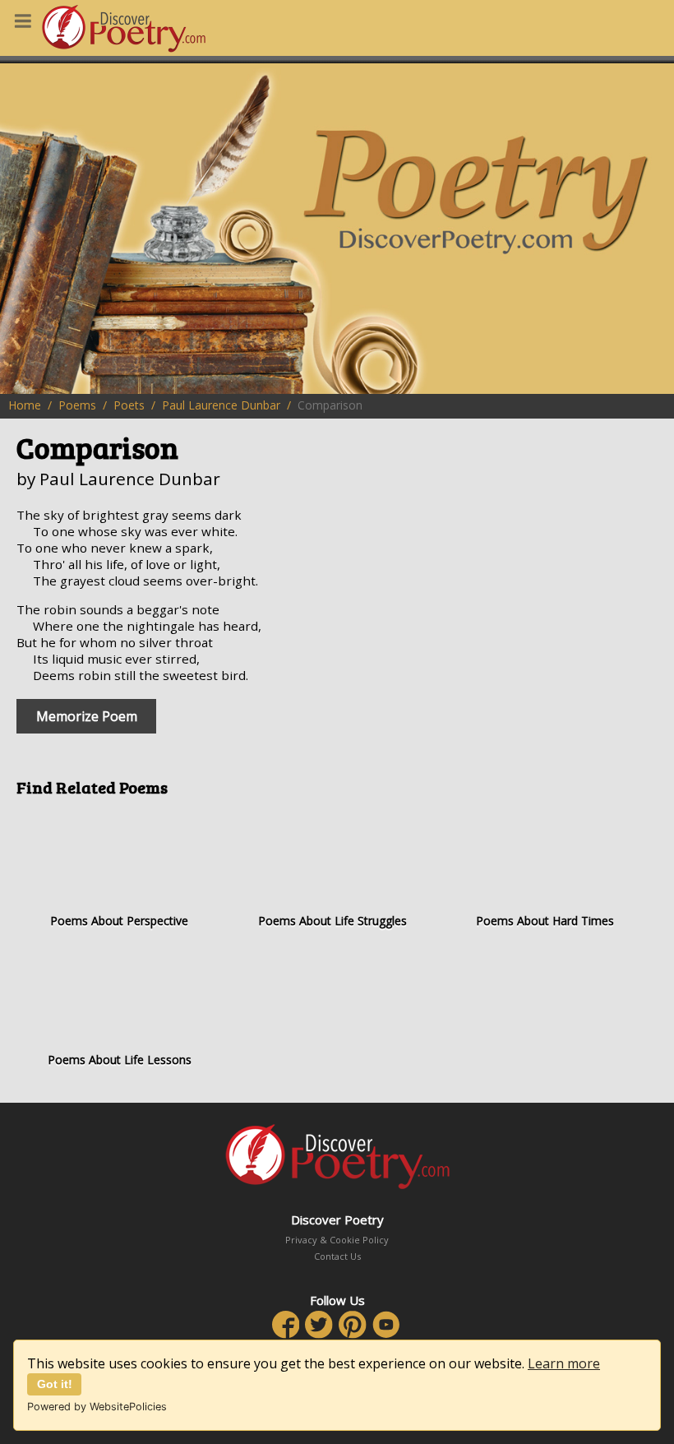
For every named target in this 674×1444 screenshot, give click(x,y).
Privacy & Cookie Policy (337, 1239)
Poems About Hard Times (545, 920)
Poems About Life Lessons (120, 1059)
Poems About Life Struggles (332, 920)
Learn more (564, 1363)
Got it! (54, 1384)
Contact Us (337, 1256)
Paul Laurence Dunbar (221, 405)
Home (24, 405)
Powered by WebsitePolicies (97, 1406)
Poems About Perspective (119, 920)
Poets (129, 405)
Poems (77, 405)
